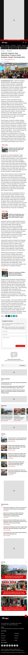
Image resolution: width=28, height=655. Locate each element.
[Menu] (26, 42)
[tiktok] (17, 645)
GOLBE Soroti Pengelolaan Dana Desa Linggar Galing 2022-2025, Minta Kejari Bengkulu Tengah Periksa (16, 216)
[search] (23, 42)
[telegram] (14, 316)
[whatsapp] (11, 316)
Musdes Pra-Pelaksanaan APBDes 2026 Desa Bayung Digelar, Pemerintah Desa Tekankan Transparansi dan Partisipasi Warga (17, 274)
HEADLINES (9, 51)
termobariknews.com (10, 59)
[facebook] (6, 316)
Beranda (3, 51)
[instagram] (12, 645)
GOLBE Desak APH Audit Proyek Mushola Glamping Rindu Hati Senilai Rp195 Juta (16, 149)
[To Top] (26, 616)
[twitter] (9, 316)
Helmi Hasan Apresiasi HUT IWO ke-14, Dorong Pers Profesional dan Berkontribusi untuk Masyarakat (17, 471)
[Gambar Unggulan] (14, 78)
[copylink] (16, 316)
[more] (26, 562)
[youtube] (15, 645)
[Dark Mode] (21, 42)
